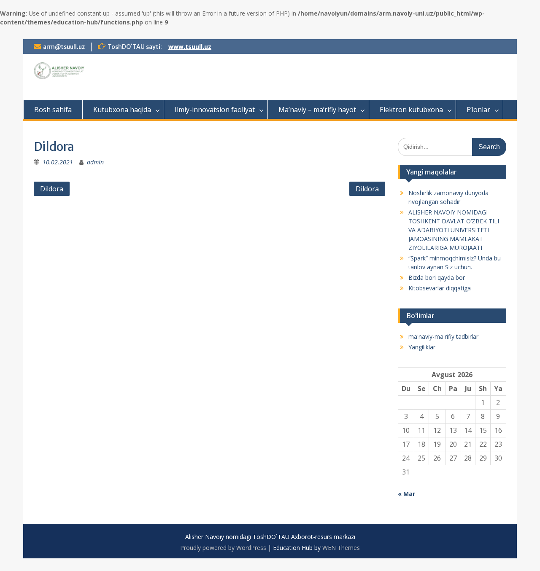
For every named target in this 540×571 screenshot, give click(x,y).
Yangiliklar (421, 347)
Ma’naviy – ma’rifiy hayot (317, 109)
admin (95, 162)
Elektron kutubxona (411, 109)
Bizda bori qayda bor (436, 277)
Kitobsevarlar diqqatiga (439, 288)
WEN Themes (341, 548)
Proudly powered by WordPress (223, 548)
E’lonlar (478, 109)
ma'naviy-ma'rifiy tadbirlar (443, 336)
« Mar (406, 494)
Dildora (51, 188)
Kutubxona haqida (122, 109)
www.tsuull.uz (189, 47)
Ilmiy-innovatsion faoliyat (215, 109)
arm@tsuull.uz (64, 47)
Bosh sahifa (53, 109)
